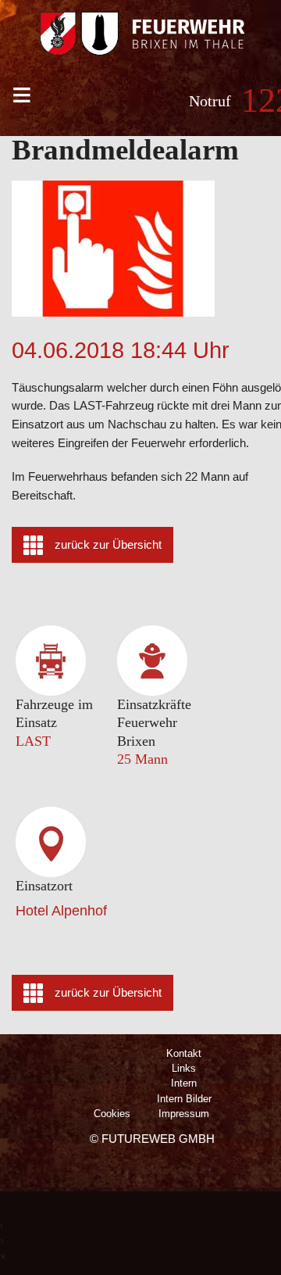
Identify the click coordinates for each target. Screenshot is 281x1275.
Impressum (183, 1113)
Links (184, 1068)
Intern (184, 1083)
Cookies (112, 1113)
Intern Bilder (184, 1099)
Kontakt (183, 1053)
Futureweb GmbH (158, 1138)
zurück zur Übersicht (108, 545)
